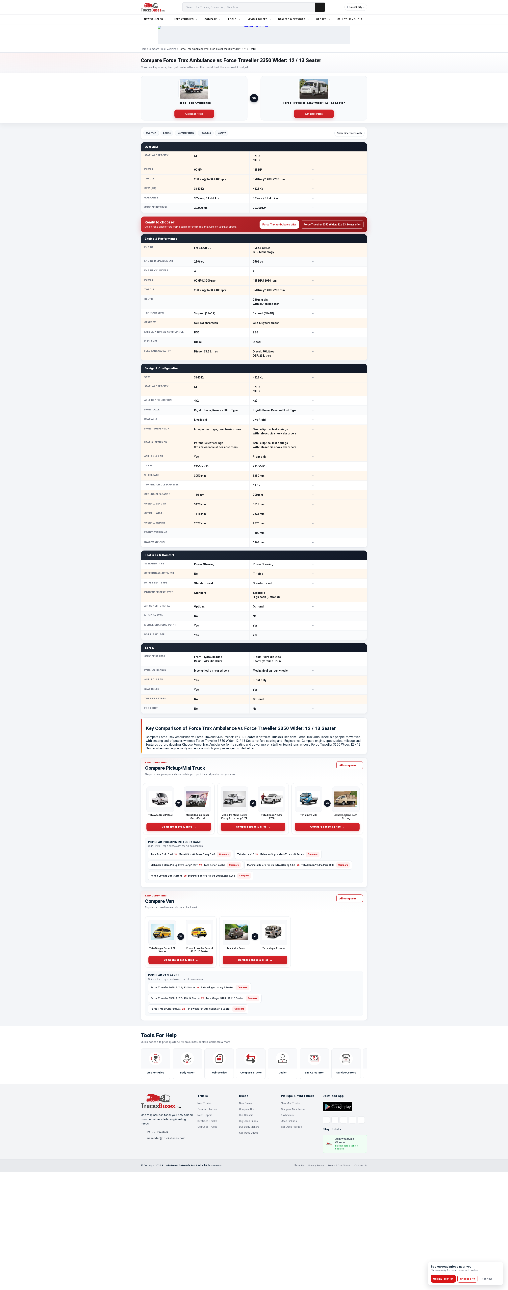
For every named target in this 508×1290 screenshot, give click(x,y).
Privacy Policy (316, 1165)
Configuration (185, 133)
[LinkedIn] (361, 1119)
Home (144, 48)
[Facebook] (335, 1119)
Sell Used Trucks (207, 1126)
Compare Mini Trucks (293, 1109)
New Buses (245, 1103)
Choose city (467, 1278)
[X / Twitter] (326, 1119)
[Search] (320, 7)
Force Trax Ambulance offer (279, 224)
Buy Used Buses (248, 1121)
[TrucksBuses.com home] (153, 7)
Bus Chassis (246, 1115)
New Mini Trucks (290, 1103)
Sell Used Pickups (291, 1126)
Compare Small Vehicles (162, 48)
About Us (299, 1165)
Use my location (443, 1278)
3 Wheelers (287, 1115)
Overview (151, 133)
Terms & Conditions (339, 1165)
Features (205, 133)
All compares (349, 765)
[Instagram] (352, 1119)
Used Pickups (289, 1121)
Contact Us (360, 1165)
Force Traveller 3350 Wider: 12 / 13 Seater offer (332, 224)
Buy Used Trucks (207, 1121)
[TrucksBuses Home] (161, 1101)
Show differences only (349, 133)
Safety (222, 133)
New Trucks (204, 1103)
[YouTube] (343, 1119)
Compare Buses (248, 1109)
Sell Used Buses (248, 1132)
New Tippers (204, 1115)
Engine (167, 133)
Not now (486, 1278)
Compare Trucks (207, 1109)
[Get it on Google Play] (337, 1106)
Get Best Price (194, 113)
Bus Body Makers (249, 1126)
